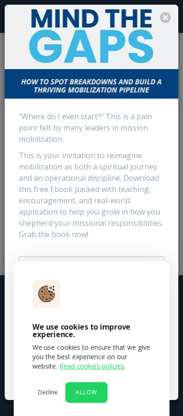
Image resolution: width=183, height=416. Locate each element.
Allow (86, 392)
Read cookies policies (91, 366)
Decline (48, 392)
